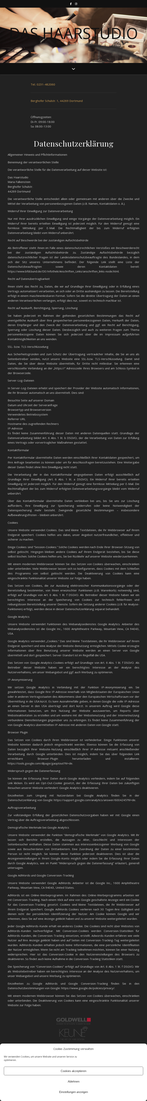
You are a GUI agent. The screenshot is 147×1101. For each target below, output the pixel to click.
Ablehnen (73, 1081)
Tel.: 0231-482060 (43, 84)
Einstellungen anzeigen (73, 1092)
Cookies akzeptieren (73, 1071)
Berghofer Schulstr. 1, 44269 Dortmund (57, 101)
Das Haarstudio (73, 33)
